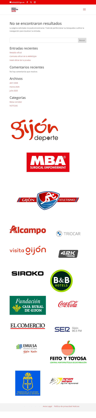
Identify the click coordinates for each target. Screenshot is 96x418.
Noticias (76, 406)
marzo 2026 (14, 87)
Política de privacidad (63, 406)
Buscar (82, 40)
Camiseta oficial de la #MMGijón (23, 56)
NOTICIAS (14, 105)
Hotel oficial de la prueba (20, 60)
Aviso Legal (47, 406)
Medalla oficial (16, 52)
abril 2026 (14, 83)
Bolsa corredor (16, 102)
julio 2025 (14, 90)
